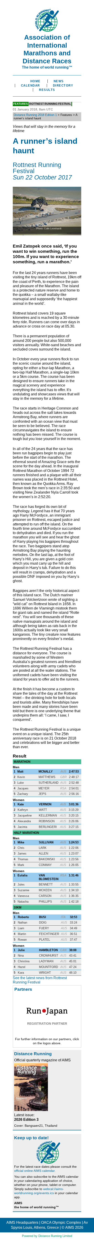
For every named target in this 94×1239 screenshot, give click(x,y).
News (59, 81)
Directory (63, 85)
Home (35, 81)
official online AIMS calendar (34, 1170)
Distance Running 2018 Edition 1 (35, 115)
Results (47, 90)
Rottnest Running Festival (50, 104)
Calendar (30, 85)
